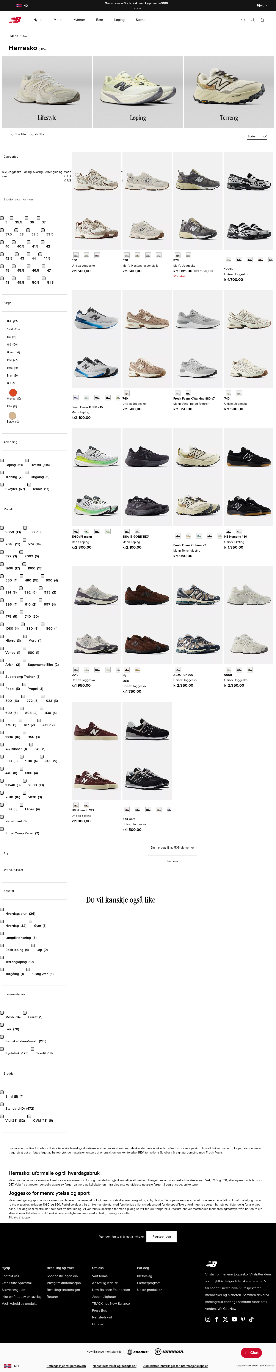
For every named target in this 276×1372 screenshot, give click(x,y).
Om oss (97, 1324)
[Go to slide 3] (140, 8)
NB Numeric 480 (235, 536)
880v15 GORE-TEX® (135, 536)
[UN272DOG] (76, 805)
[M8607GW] (97, 397)
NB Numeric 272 (83, 810)
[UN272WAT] (86, 805)
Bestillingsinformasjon (63, 1290)
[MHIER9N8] (188, 535)
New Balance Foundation (111, 1290)
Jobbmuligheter (104, 1297)
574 (207, 1180)
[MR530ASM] (137, 255)
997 (214, 1180)
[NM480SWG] (239, 531)
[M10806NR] (86, 531)
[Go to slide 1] (135, 8)
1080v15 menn (82, 536)
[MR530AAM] (126, 255)
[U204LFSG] (126, 669)
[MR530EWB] (148, 255)
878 (176, 260)
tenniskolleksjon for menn (109, 1209)
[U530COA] (97, 255)
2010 (75, 675)
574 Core (128, 819)
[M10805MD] (97, 531)
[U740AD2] (228, 393)
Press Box (99, 1310)
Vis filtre (39, 134)
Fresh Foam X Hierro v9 (189, 545)
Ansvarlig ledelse (105, 1283)
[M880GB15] (126, 531)
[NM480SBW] (228, 531)
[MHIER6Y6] (220, 535)
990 (224, 1180)
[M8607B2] (76, 397)
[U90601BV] (249, 669)
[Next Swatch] (73, 404)
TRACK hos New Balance (111, 1303)
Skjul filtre (20, 134)
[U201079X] (107, 669)
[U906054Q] (239, 669)
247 (11, 1184)
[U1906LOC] (271, 259)
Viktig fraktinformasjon (64, 1283)
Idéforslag (144, 1276)
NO (16, 1366)
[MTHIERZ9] (177, 535)
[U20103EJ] (76, 669)
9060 (228, 675)
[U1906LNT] (249, 259)
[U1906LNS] (260, 259)
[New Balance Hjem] (17, 20)
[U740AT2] (126, 393)
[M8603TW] (86, 397)
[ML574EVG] (158, 809)
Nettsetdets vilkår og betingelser (114, 1366)
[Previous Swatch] (226, 254)
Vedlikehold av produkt (19, 1303)
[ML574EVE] (148, 809)
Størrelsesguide (13, 1290)
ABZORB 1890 (183, 675)
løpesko (194, 1148)
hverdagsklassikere (83, 1148)
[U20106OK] (86, 669)
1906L (228, 269)
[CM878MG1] (177, 255)
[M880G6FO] (137, 531)
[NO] (18, 6)
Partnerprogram (148, 1283)
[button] (252, 19)
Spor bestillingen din (62, 1276)
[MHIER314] (198, 535)
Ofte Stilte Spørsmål (17, 1283)
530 (74, 260)
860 (57, 1204)
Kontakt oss (10, 1276)
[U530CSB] (158, 255)
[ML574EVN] (169, 809)
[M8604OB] (118, 397)
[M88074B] (188, 393)
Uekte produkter (149, 1290)
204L (125, 681)
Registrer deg (161, 1236)
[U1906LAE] (228, 259)
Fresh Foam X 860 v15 (87, 407)
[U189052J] (177, 669)
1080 (46, 1204)
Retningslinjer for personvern (66, 1366)
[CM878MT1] (188, 255)
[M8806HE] (177, 393)
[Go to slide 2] (138, 8)
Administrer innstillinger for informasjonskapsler (175, 1366)
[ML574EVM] (126, 809)
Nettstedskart (102, 1317)
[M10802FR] (76, 531)
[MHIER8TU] (209, 535)
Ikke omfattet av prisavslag (22, 1297)
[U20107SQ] (118, 669)
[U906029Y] (228, 669)
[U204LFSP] (137, 669)
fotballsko (42, 1148)
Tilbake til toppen (20, 1217)
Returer (52, 1297)
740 (125, 398)
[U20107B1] (97, 669)
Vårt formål (100, 1276)
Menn (14, 36)
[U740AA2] (239, 393)
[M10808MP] (107, 531)
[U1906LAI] (239, 259)
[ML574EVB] (137, 809)
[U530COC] (76, 255)
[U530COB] (86, 255)
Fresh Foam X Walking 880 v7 (194, 398)
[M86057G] (107, 397)
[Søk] (243, 19)
